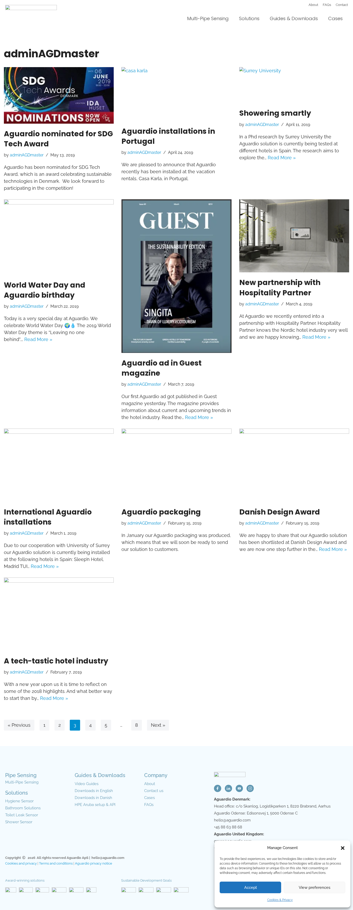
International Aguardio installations (48, 517)
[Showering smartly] (294, 85)
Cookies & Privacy (280, 900)
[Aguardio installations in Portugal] (176, 94)
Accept (250, 887)
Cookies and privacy (21, 863)
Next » (158, 725)
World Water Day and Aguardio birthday (44, 290)
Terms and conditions (56, 863)
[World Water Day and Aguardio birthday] (59, 237)
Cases (335, 18)
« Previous (19, 725)
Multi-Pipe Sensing (208, 18)
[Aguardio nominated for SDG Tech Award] (59, 95)
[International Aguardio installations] (59, 465)
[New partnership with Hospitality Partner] (294, 236)
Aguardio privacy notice (93, 863)
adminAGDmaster (27, 155)
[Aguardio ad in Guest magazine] (176, 276)
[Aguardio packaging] (176, 465)
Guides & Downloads (294, 18)
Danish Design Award (279, 512)
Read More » (282, 157)
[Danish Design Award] (294, 465)
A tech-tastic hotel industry (56, 661)
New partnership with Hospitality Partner (279, 288)
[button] (342, 848)
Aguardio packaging (161, 512)
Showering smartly (275, 113)
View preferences (314, 887)
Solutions (249, 18)
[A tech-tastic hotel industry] (59, 614)
